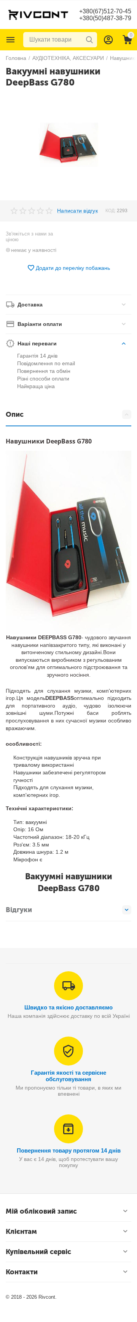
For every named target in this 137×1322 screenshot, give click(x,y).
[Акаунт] (108, 39)
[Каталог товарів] (10, 39)
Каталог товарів (10, 39)
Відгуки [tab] (19, 910)
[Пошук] (89, 39)
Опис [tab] (15, 414)
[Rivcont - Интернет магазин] (38, 14)
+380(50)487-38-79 (105, 18)
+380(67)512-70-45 (105, 11)
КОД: (110, 210)
